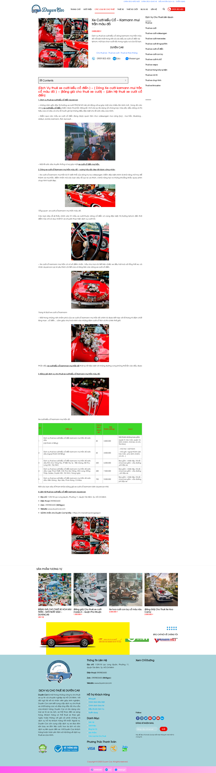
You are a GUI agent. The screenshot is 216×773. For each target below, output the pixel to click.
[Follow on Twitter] (146, 720)
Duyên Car (60, 512)
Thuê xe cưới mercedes (155, 38)
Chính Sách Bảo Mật (132, 1)
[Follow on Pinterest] (150, 720)
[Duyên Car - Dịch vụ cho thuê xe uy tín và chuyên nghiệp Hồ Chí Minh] (49, 9)
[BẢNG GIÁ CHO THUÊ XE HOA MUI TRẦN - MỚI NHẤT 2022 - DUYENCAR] (54, 589)
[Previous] (38, 597)
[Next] (177, 597)
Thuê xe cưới (150, 28)
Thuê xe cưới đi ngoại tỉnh (156, 43)
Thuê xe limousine (152, 85)
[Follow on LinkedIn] (154, 720)
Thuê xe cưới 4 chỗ (153, 59)
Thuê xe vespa (151, 64)
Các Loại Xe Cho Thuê (105, 9)
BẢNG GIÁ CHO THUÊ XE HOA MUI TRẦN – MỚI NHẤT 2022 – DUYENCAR (54, 612)
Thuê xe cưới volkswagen (156, 33)
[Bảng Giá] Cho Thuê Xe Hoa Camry (159, 610)
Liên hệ (154, 9)
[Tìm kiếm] (164, 9)
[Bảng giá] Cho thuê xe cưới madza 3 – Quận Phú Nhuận (87, 610)
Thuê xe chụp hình (153, 80)
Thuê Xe (120, 9)
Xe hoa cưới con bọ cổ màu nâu (125, 609)
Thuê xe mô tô (151, 75)
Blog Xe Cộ (93, 730)
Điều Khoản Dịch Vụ (166, 1)
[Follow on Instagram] (142, 720)
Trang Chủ (76, 9)
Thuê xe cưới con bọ (154, 54)
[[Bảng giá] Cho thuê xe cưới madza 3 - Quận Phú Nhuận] (90, 589)
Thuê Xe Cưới (132, 9)
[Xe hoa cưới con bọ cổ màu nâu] (125, 589)
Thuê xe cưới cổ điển (154, 49)
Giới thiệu (87, 9)
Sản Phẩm (93, 734)
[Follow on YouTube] (158, 720)
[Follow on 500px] (162, 720)
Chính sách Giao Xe (149, 1)
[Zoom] (41, 65)
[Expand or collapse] (125, 80)
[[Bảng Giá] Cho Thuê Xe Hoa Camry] (161, 589)
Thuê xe (148, 22)
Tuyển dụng (180, 1)
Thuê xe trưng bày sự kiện (156, 69)
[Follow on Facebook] (138, 720)
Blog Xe (144, 9)
